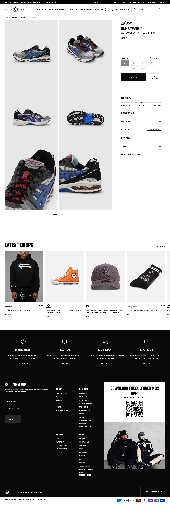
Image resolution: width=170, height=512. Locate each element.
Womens (53, 9)
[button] (164, 9)
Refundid (83, 462)
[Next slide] (165, 276)
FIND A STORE (139, 2)
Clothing (73, 9)
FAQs (81, 449)
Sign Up (12, 419)
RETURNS (125, 138)
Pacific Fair (83, 407)
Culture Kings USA (87, 426)
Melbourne (84, 400)
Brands (63, 9)
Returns (82, 438)
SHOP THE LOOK (100, 2)
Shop (59, 389)
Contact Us (84, 442)
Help (82, 434)
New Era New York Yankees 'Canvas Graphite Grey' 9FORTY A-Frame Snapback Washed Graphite (104, 311)
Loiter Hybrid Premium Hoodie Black (20, 310)
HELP (129, 2)
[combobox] (144, 9)
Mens (44, 9)
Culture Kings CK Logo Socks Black (142, 310)
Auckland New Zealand (85, 422)
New (38, 9)
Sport (58, 407)
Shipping (82, 445)
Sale (128, 9)
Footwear (85, 9)
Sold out (134, 77)
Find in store (127, 121)
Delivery (141, 130)
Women (59, 400)
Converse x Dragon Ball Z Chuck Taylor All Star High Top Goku (64, 311)
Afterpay (83, 452)
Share (124, 146)
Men (57, 396)
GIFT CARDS (152, 2)
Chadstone (84, 396)
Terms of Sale (85, 466)
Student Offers (86, 469)
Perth (81, 414)
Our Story (60, 442)
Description (127, 113)
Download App (62, 410)
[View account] (159, 9)
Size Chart (156, 58)
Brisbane (83, 393)
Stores (83, 389)
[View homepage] (14, 9)
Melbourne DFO (85, 403)
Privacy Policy (61, 449)
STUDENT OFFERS (117, 2)
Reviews (59, 452)
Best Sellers (109, 9)
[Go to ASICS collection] (128, 23)
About (59, 434)
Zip (80, 459)
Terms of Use (61, 445)
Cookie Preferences (85, 474)
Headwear (98, 9)
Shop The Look (62, 393)
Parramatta (84, 410)
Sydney (82, 417)
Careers (59, 438)
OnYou (82, 456)
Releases (120, 9)
